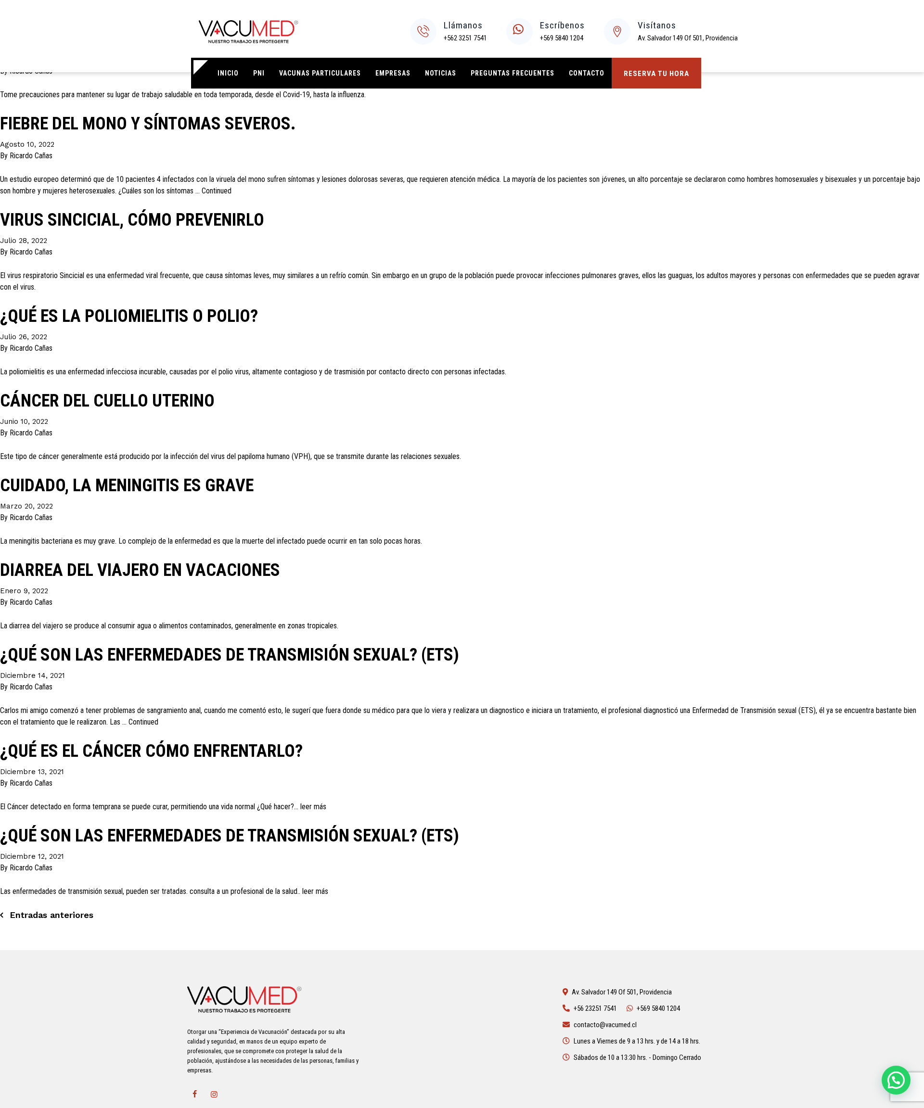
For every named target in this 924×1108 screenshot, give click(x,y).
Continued (216, 190)
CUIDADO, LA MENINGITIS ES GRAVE (127, 485)
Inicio (228, 73)
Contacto (586, 73)
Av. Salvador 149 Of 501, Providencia (688, 38)
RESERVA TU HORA (656, 73)
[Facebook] (194, 1094)
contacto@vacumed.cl (605, 1024)
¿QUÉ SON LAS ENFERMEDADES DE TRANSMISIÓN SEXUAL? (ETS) (229, 655)
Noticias (440, 73)
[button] (896, 1080)
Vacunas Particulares (320, 73)
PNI (259, 73)
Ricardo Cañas (31, 155)
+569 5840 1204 (561, 38)
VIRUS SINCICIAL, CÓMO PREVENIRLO (132, 220)
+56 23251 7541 (595, 1008)
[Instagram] (214, 1094)
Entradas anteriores (51, 915)
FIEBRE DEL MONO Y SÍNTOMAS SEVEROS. (147, 124)
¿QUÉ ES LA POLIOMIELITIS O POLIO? (129, 316)
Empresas (393, 73)
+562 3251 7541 (465, 38)
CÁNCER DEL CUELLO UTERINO (107, 401)
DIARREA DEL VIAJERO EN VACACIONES (140, 570)
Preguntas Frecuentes (512, 73)
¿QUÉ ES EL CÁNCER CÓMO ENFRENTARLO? (151, 751)
